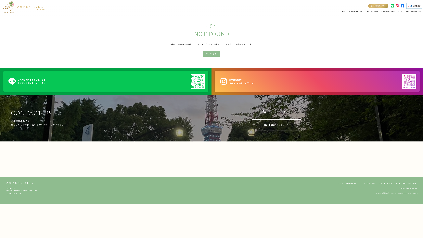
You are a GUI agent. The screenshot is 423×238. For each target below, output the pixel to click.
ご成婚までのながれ (385, 183)
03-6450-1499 (278, 111)
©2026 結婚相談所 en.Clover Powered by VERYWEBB (396, 193)
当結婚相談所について (354, 183)
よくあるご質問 (400, 183)
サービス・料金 (369, 183)
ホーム (341, 183)
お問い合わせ (412, 183)
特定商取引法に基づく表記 (408, 188)
